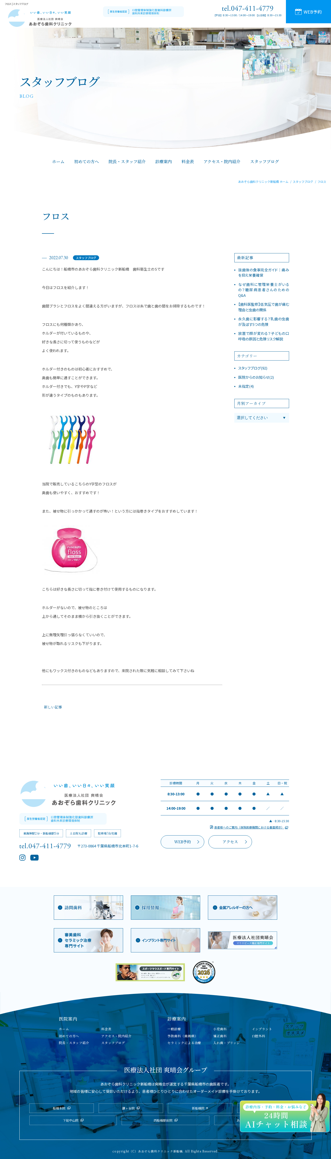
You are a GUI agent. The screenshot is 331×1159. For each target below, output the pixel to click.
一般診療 (174, 1029)
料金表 (106, 1029)
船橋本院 (59, 1108)
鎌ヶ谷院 (128, 1108)
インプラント (262, 1029)
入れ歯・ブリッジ (226, 1042)
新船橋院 (198, 1108)
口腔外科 (259, 1036)
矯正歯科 (220, 1036)
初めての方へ (69, 1036)
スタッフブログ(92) (252, 367)
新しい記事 (53, 706)
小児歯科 (220, 1029)
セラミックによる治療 (184, 1042)
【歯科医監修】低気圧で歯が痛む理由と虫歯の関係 (263, 307)
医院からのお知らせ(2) (256, 377)
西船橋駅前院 (163, 1120)
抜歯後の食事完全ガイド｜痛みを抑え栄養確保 (263, 272)
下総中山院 (71, 1120)
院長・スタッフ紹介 (74, 1042)
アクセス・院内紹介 (116, 1036)
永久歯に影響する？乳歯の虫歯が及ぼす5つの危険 (263, 321)
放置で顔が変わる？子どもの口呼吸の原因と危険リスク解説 (263, 336)
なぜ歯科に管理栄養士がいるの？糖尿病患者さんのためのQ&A (263, 290)
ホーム (64, 1029)
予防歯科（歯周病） (182, 1036)
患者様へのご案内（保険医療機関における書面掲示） (249, 827)
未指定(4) (246, 386)
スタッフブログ (86, 258)
